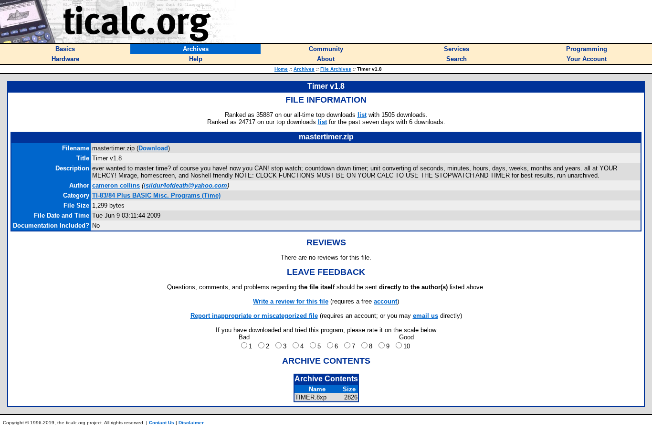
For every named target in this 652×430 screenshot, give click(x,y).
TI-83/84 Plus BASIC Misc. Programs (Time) (156, 195)
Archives (304, 69)
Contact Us (161, 422)
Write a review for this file (290, 301)
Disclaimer (191, 422)
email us (425, 315)
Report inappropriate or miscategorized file (254, 315)
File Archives (335, 69)
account (385, 301)
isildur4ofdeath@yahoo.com (185, 185)
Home (281, 69)
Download (153, 148)
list (362, 114)
